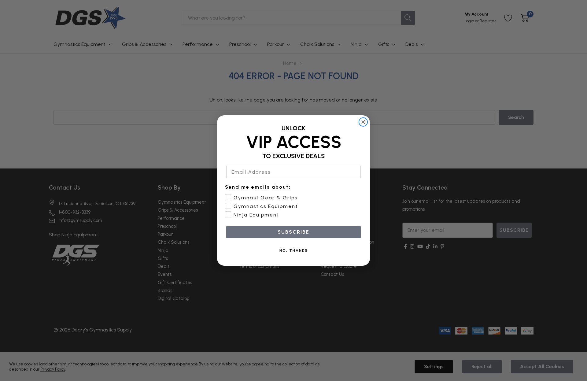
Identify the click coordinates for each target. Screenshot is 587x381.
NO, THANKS (293, 250)
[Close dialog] (363, 122)
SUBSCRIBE (293, 232)
